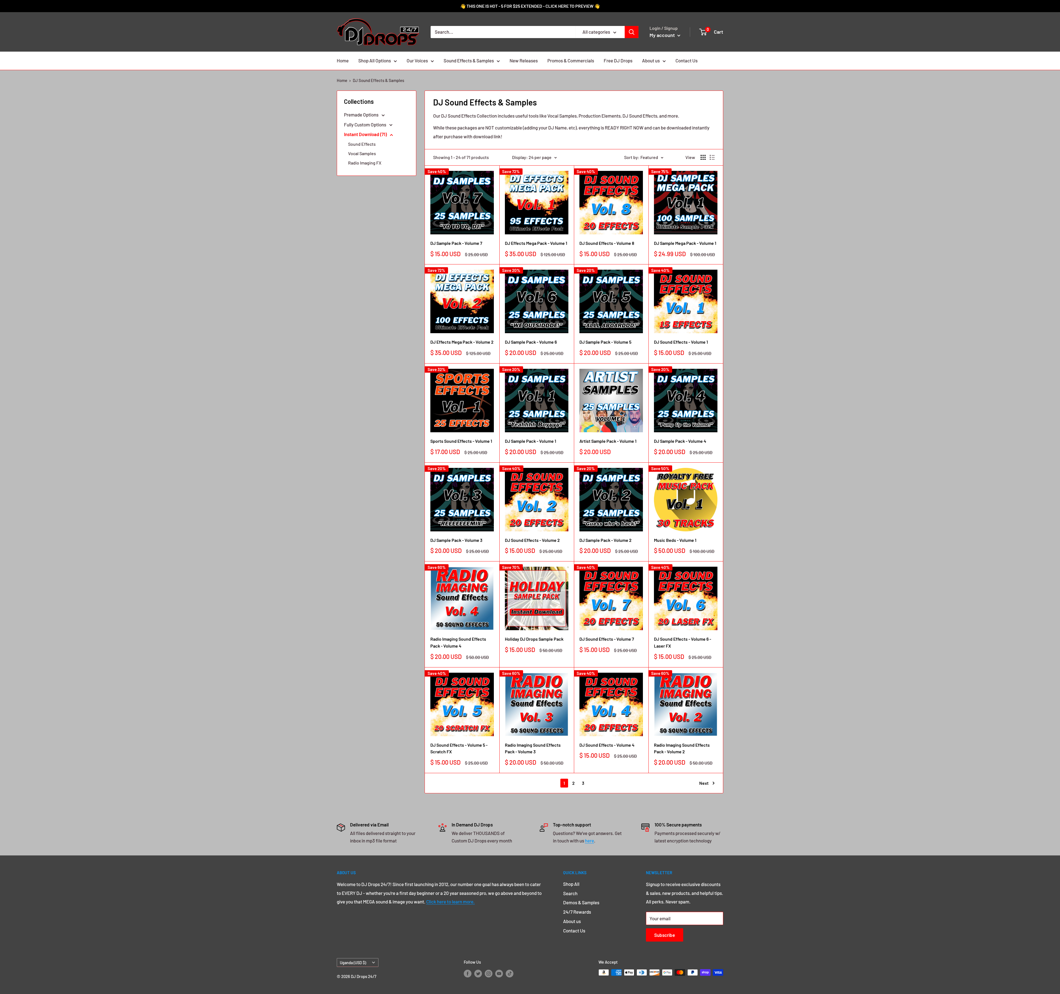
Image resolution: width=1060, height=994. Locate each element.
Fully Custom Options (365, 124)
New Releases (524, 60)
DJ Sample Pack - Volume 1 (530, 441)
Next (704, 783)
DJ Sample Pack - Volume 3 (456, 540)
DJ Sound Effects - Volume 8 (606, 243)
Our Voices (417, 60)
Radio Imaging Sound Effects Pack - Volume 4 (458, 642)
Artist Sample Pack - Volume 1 (608, 441)
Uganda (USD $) (353, 962)
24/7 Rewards (577, 912)
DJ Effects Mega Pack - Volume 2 (462, 341)
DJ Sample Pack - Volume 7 (456, 243)
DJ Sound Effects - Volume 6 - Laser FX (682, 642)
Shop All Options (374, 60)
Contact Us (686, 60)
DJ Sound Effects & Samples (378, 80)
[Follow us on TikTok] (509, 973)
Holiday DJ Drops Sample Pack (534, 639)
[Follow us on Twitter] (478, 973)
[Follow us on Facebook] (467, 973)
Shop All (571, 884)
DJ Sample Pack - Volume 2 (605, 540)
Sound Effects (362, 144)
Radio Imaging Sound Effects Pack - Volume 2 (682, 748)
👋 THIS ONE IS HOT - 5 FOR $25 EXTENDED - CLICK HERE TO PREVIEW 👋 (530, 6)
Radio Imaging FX (364, 162)
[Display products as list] (712, 157)
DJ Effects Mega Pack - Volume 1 (536, 243)
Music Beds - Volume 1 (675, 540)
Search (570, 893)
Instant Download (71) (366, 134)
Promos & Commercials (570, 60)
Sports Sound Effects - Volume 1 (461, 441)
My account (663, 35)
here (589, 840)
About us (651, 60)
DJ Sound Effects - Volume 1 (681, 341)
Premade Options (361, 114)
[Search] (631, 32)
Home (343, 60)
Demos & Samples (581, 902)
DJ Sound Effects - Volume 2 (532, 540)
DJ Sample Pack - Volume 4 (680, 441)
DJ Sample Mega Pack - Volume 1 (685, 243)
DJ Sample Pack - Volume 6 (531, 341)
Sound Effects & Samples (469, 60)
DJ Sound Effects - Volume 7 (606, 639)
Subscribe (664, 935)
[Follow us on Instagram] (488, 973)
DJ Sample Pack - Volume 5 (605, 341)
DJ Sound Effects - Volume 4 (606, 745)
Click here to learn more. (450, 901)
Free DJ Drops (618, 60)
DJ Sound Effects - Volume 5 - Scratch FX (458, 748)
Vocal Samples (362, 153)
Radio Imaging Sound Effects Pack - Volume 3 (533, 748)
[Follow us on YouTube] (499, 973)
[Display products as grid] (703, 157)
